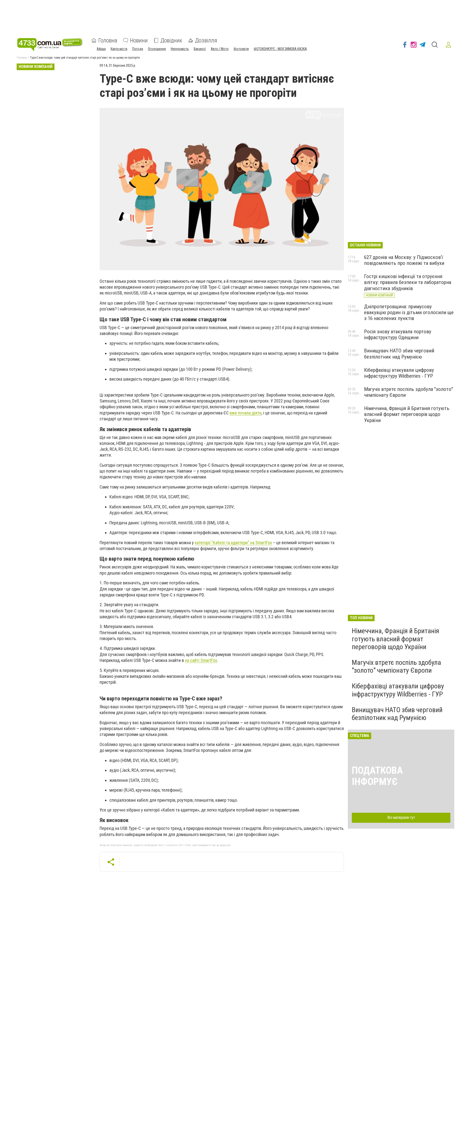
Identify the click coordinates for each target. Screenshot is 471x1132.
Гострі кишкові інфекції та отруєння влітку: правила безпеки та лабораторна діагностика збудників (407, 282)
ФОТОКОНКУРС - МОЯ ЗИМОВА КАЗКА (280, 49)
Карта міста (119, 49)
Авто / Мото (220, 49)
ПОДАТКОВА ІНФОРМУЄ (377, 776)
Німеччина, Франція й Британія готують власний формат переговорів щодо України (406, 414)
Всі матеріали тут (401, 817)
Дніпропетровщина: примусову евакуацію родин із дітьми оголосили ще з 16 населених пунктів (409, 312)
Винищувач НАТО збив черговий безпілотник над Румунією (399, 354)
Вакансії (200, 49)
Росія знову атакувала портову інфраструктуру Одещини (397, 334)
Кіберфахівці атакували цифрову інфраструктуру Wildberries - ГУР (399, 373)
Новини (139, 40)
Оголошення (157, 49)
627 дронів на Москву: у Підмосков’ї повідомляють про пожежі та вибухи (404, 260)
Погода (137, 49)
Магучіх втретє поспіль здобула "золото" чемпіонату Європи (396, 666)
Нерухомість (180, 49)
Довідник (171, 40)
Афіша (101, 49)
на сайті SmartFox (201, 660)
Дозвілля (206, 40)
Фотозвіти (241, 49)
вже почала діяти (246, 412)
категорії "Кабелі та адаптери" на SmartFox (233, 542)
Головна (107, 40)
